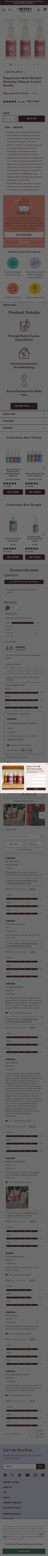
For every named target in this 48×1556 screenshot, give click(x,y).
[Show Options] (44, 779)
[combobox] (35, 779)
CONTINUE (36, 788)
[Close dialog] (47, 764)
